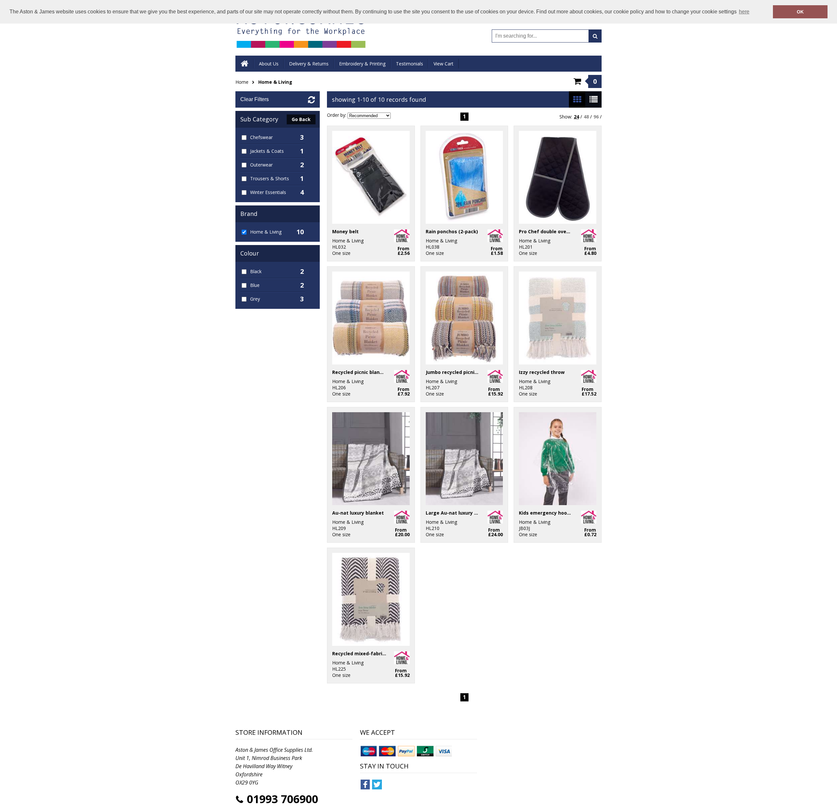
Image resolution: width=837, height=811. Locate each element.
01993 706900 (282, 798)
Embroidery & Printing (362, 64)
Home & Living (275, 82)
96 (596, 117)
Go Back (301, 119)
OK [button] (800, 11)
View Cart (443, 64)
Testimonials (409, 64)
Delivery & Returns (309, 64)
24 (576, 117)
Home (241, 82)
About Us (269, 64)
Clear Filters (254, 99)
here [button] (744, 11)
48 (586, 117)
